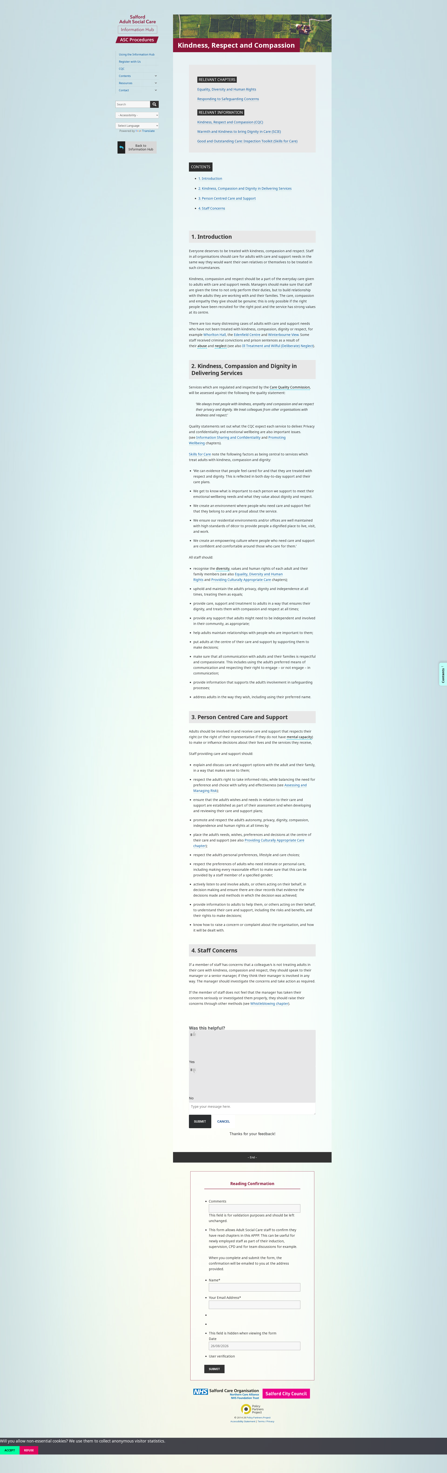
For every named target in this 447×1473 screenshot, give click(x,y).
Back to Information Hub (141, 147)
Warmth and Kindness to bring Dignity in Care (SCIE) (239, 131)
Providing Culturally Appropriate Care (241, 579)
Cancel (223, 1121)
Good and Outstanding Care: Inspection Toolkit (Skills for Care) (247, 141)
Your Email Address (225, 1297)
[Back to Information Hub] (121, 147)
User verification (222, 1356)
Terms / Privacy (266, 1421)
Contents (125, 76)
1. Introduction (210, 178)
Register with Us (130, 62)
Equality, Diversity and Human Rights (226, 89)
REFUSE (29, 1450)
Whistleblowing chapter (269, 1003)
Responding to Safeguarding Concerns (228, 99)
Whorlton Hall (214, 334)
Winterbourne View (283, 334)
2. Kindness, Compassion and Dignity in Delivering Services (245, 188)
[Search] (154, 104)
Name (214, 1280)
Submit (200, 1121)
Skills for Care (200, 454)
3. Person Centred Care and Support (227, 198)
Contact (124, 90)
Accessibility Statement (242, 1421)
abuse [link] (202, 346)
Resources (125, 83)
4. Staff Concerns (211, 208)
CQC (121, 69)
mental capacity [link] (299, 737)
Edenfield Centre (247, 334)
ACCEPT (10, 1450)
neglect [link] (221, 346)
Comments (217, 1201)
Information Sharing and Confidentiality (228, 437)
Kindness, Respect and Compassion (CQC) (230, 122)
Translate (148, 131)
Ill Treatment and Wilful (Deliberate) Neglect (277, 346)
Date (213, 1339)
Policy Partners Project (258, 1417)
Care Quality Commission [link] (290, 387)
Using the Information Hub (137, 54)
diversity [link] (222, 568)
